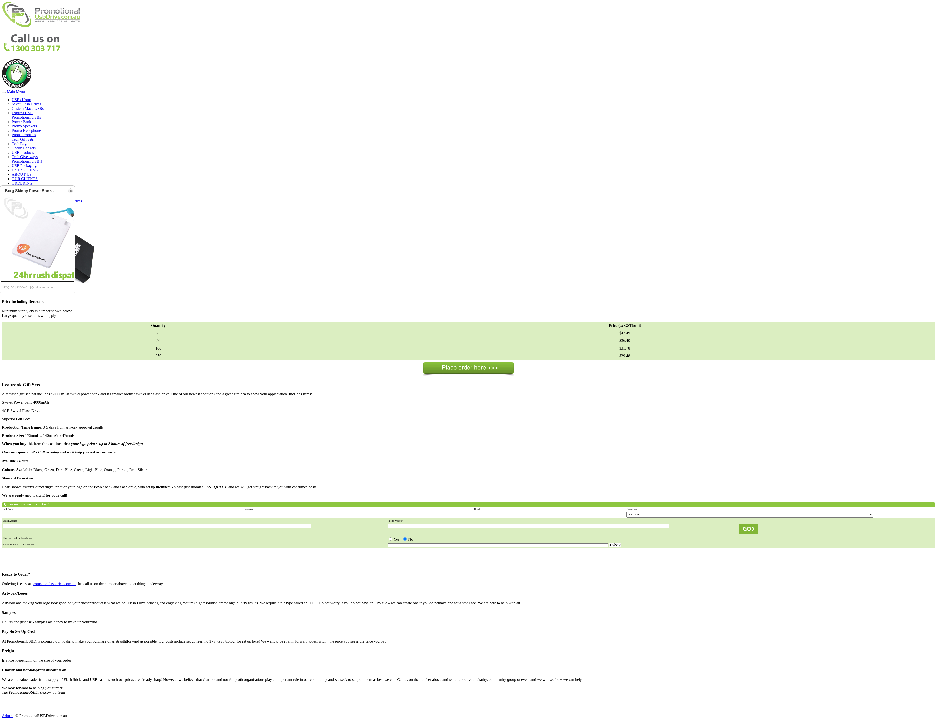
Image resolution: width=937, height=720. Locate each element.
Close (70, 190)
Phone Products (24, 135)
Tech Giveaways (25, 157)
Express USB (22, 113)
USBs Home (21, 100)
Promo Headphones (27, 130)
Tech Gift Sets (23, 139)
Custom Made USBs (28, 108)
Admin (7, 716)
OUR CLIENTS (25, 179)
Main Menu (16, 91)
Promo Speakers (24, 126)
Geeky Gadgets (24, 148)
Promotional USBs (26, 117)
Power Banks (22, 122)
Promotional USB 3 (27, 161)
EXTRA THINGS (26, 170)
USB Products (23, 152)
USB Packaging (24, 166)
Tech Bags (20, 144)
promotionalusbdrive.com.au (54, 584)
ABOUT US (22, 174)
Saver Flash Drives (26, 104)
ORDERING (22, 183)
